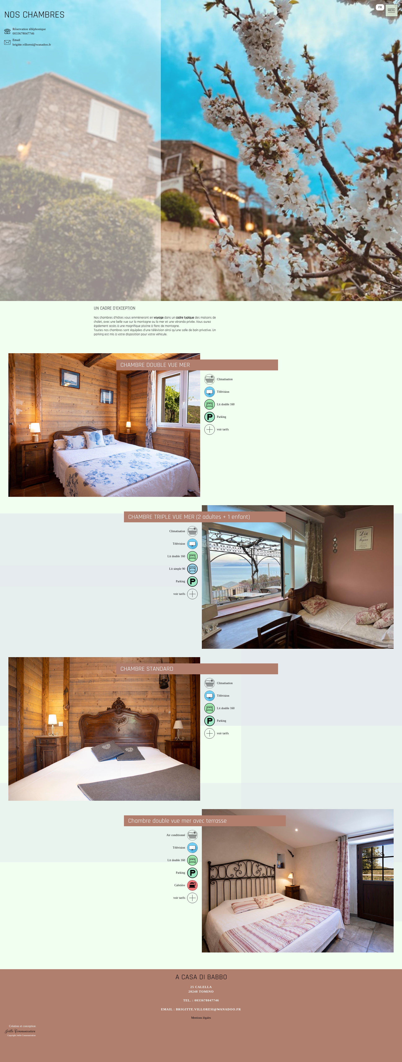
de (359, 7)
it (348, 7)
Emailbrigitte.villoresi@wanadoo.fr (32, 42)
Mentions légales (201, 1017)
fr (380, 7)
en (370, 7)
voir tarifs (223, 429)
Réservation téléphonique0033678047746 (29, 31)
